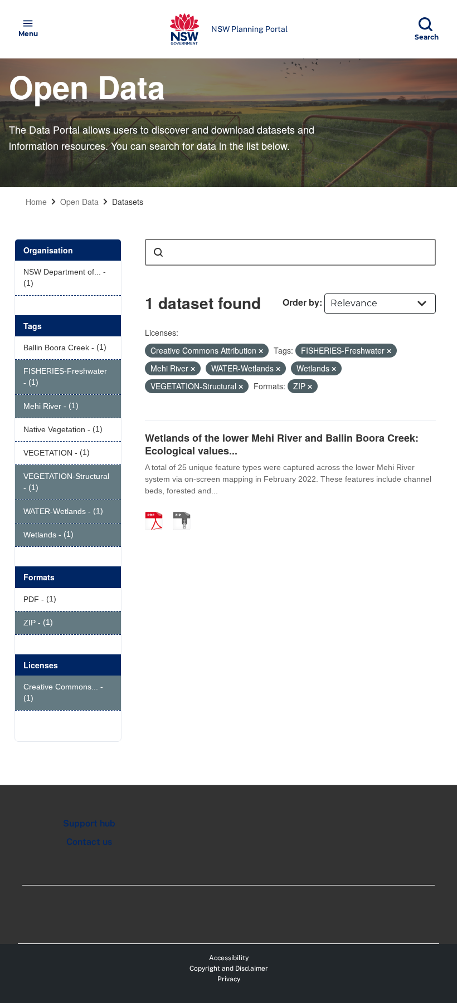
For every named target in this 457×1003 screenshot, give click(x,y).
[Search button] (158, 252)
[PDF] (158, 509)
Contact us (89, 841)
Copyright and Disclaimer (228, 968)
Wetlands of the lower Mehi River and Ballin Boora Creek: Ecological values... (282, 444)
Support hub (89, 823)
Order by (301, 302)
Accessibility (229, 958)
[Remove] (261, 350)
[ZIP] (185, 509)
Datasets (127, 201)
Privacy (228, 979)
